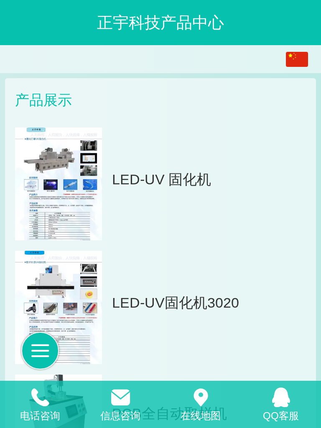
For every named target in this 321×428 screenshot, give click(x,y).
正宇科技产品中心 (160, 22)
